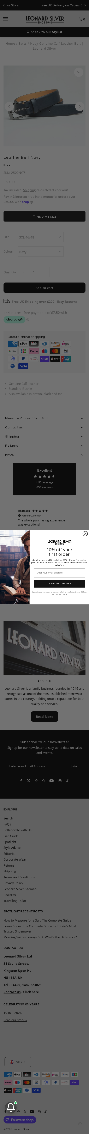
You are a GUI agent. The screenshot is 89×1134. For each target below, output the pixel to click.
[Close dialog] (85, 533)
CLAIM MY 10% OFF (59, 583)
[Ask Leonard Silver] (11, 1107)
